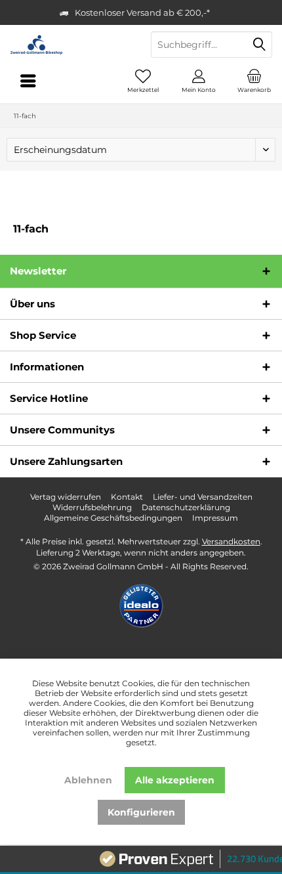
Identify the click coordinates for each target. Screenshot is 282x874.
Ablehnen (88, 780)
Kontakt (127, 497)
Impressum (215, 518)
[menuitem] (254, 81)
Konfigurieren (141, 812)
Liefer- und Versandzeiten (202, 497)
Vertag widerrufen (65, 497)
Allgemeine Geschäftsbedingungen (113, 518)
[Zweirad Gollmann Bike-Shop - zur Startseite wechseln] (70, 45)
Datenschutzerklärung (186, 507)
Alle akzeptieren (174, 780)
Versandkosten (231, 541)
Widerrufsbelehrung (92, 507)
